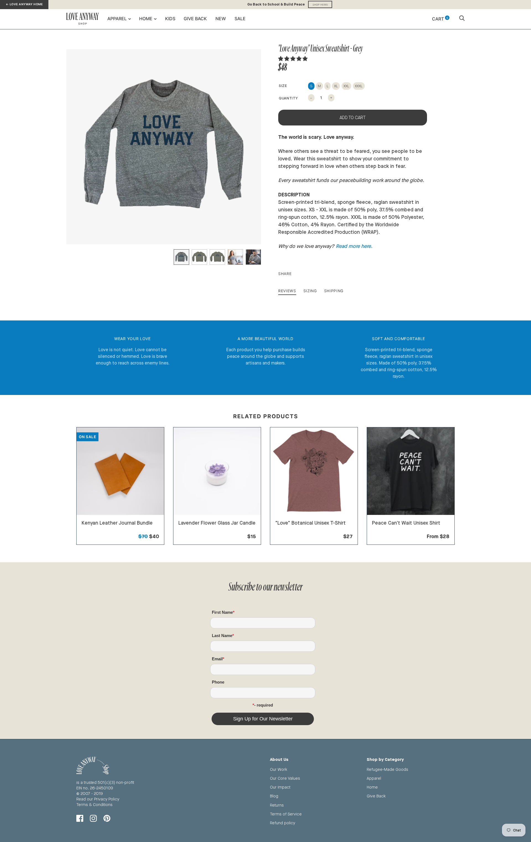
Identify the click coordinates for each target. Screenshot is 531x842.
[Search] (462, 19)
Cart (440, 19)
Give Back (195, 18)
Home (145, 18)
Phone (218, 682)
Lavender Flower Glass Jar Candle (217, 522)
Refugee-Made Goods (387, 769)
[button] (293, 58)
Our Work (278, 769)
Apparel (117, 18)
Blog (274, 796)
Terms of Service (286, 814)
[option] (163, 146)
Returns (277, 805)
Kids (170, 18)
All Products (93, 529)
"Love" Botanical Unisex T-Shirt (310, 522)
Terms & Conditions (94, 804)
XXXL (359, 86)
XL (336, 86)
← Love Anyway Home (24, 4)
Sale (240, 18)
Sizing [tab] (310, 291)
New (220, 18)
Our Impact (280, 787)
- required (263, 705)
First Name (222, 612)
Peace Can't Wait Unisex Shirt (406, 522)
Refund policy (282, 822)
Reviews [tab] (287, 291)
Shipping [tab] (333, 291)
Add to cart (353, 117)
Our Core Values (285, 778)
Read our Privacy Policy (97, 799)
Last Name (222, 635)
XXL (346, 86)
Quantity (288, 98)
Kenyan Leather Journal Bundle (117, 522)
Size (283, 85)
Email (217, 658)
